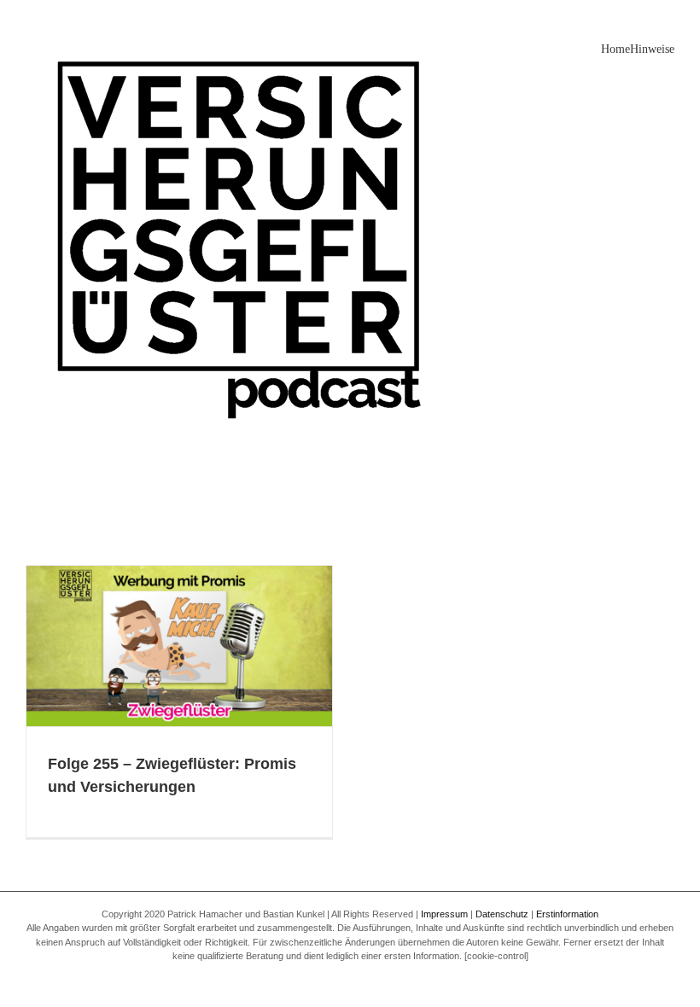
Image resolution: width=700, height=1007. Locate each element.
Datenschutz (501, 914)
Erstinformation (567, 914)
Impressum (444, 914)
